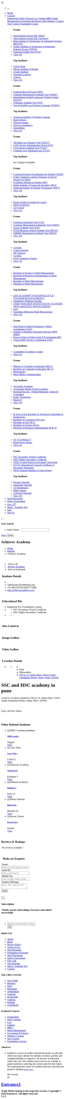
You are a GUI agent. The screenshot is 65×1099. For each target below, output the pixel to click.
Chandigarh (12, 1005)
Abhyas (17, 77)
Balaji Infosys (19, 120)
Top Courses (13, 24)
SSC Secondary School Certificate (29, 457)
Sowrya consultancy (23, 125)
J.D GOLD (18, 207)
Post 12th (11, 961)
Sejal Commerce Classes (25, 258)
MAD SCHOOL (21, 205)
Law (35, 18)
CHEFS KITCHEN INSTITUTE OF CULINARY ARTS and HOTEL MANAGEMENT (38, 305)
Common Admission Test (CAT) (28, 222)
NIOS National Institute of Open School (32, 470)
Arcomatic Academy (23, 386)
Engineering (13, 18)
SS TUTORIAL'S (22, 439)
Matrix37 (17, 400)
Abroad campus (20, 122)
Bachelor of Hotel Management (28, 281)
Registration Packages (17, 952)
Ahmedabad (13, 991)
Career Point (19, 66)
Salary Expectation (16, 501)
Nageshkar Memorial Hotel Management (32, 312)
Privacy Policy (14, 944)
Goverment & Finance (18, 1033)
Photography (19, 371)
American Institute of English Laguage (31, 117)
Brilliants (11, 788)
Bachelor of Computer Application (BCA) (33, 369)
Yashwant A (12, 770)
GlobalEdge (19, 128)
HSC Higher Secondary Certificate (30, 459)
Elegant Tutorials (21, 482)
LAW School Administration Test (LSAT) (33, 145)
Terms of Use (13, 947)
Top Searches (13, 963)
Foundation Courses (16, 1041)
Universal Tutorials (22, 493)
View (9, 745)
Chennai (11, 999)
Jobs (9, 510)
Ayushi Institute (20, 72)
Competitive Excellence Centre (28, 351)
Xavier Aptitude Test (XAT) (26, 227)
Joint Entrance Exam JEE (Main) (29, 35)
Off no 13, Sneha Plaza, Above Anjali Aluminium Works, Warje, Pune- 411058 (38, 676)
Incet (15, 309)
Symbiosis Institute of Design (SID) (30, 182)
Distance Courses (55, 21)
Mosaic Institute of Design (25, 69)
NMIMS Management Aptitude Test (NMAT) (35, 233)
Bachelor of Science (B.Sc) (26, 425)
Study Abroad (26, 18)
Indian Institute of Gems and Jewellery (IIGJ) (34, 185)
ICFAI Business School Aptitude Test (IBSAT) (35, 230)
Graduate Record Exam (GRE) (28, 92)
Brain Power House (22, 442)
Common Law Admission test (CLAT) (31, 150)
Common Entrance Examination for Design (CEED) (38, 174)
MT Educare (19, 253)
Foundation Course (29, 24)
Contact (11, 969)
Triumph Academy (22, 74)
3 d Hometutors (20, 487)
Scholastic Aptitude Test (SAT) (28, 102)
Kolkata (11, 1002)
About (10, 939)
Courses (11, 15)
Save (3, 535)
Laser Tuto (12, 753)
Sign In (10, 512)
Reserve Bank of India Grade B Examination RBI (37, 337)
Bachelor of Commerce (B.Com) (29, 419)
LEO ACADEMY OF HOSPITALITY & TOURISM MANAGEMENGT (33, 297)
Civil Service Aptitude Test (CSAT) (30, 148)
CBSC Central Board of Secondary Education (35, 462)
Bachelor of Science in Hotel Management (33, 273)
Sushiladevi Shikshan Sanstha (27, 301)
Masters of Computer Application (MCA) (33, 366)
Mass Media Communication (27, 374)
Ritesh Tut (11, 805)
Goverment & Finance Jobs (33, 21)
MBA (50, 18)
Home (10, 13)
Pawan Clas (12, 822)
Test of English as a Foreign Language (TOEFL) (36, 105)
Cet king (17, 255)
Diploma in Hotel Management (28, 284)
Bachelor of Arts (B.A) (24, 422)
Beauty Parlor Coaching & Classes (29, 202)
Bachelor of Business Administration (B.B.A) (35, 428)
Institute (11, 551)
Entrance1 (11, 1084)
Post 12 (11, 504)
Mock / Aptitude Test (17, 507)
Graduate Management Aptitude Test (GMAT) (35, 94)
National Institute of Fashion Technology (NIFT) (36, 188)
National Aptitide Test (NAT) (27, 52)
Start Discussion (15, 498)
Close (10, 535)
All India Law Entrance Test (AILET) (31, 142)
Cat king (17, 247)
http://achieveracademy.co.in (20, 590)
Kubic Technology (22, 397)
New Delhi (12, 980)
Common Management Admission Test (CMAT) (36, 225)
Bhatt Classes (19, 490)
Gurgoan (11, 994)
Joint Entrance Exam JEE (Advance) (30, 38)
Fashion (42, 18)
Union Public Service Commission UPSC (33, 340)
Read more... (29, 1069)
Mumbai (11, 983)
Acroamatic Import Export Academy (30, 389)
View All (17, 54)
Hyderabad (12, 997)
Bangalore (12, 989)
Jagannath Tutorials (22, 485)
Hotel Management (16, 1030)
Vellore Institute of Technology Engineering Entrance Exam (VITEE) (34, 48)
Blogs (10, 942)
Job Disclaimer (14, 950)
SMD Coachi (12, 736)
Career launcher (20, 250)
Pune (9, 986)
